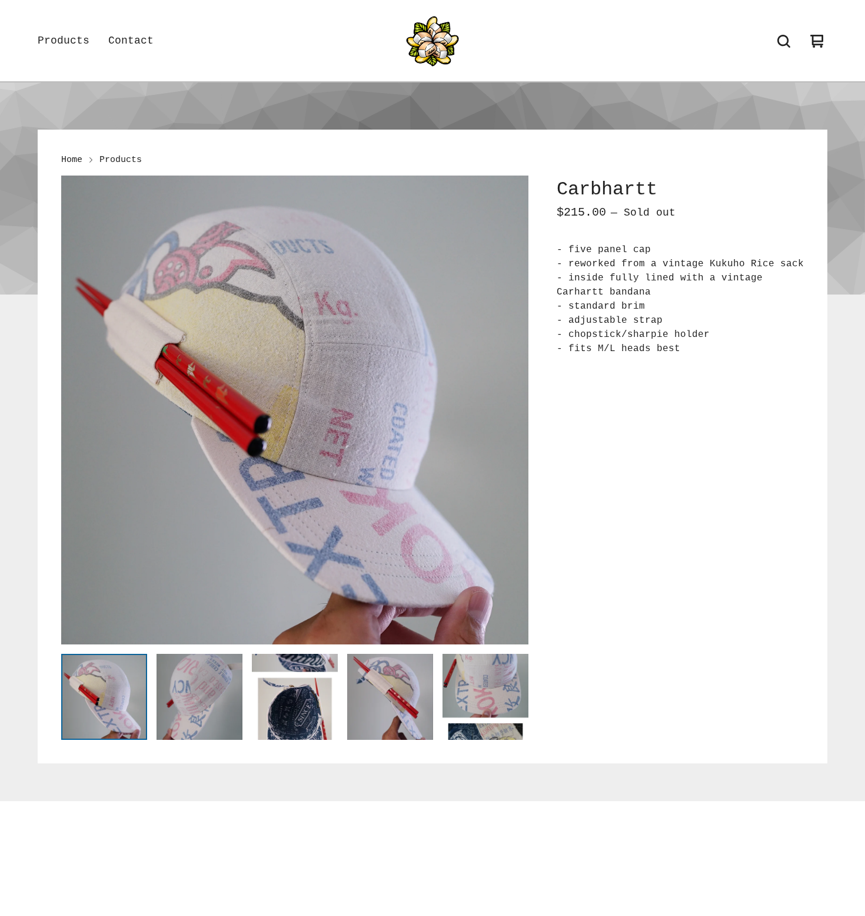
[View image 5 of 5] (485, 697)
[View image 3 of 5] (295, 697)
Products (63, 41)
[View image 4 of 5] (390, 697)
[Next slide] (512, 410)
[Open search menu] (783, 41)
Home (71, 159)
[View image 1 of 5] (104, 697)
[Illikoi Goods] (432, 41)
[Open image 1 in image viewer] (294, 410)
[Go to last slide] (77, 410)
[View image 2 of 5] (199, 697)
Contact (131, 41)
